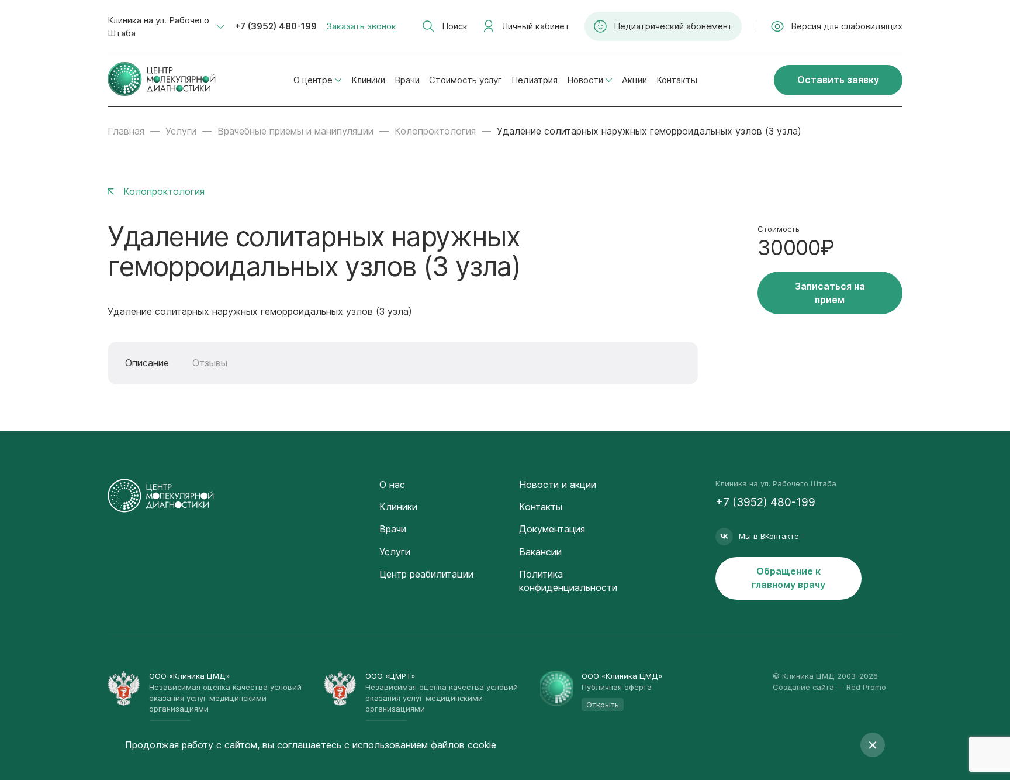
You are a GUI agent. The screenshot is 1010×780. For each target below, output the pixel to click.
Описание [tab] (147, 363)
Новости (585, 79)
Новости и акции (557, 484)
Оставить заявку (838, 79)
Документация (552, 529)
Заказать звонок (361, 26)
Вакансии (540, 552)
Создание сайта (803, 687)
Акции (634, 79)
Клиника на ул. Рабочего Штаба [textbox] (158, 27)
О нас (392, 484)
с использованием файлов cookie (420, 745)
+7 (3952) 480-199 (276, 26)
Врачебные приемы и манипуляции (295, 131)
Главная (126, 131)
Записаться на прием (830, 292)
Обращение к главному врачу (788, 577)
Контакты (676, 79)
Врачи (407, 79)
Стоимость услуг (465, 79)
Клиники (368, 79)
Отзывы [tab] (209, 363)
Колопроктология (435, 131)
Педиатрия (534, 79)
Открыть (602, 704)
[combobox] (166, 27)
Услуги (180, 131)
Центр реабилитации (426, 574)
